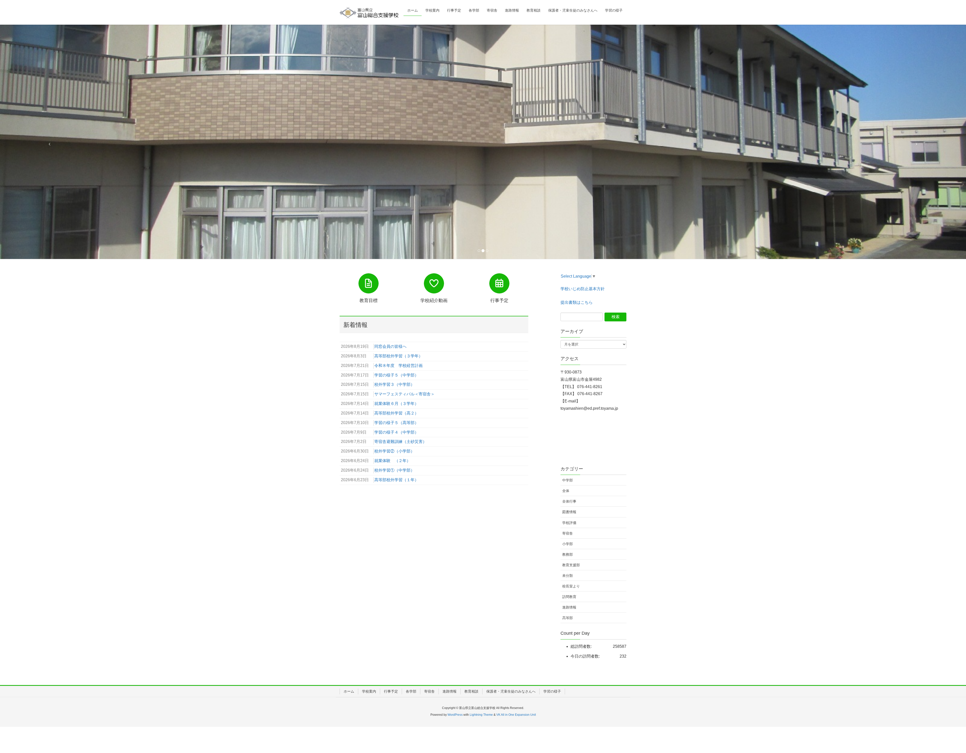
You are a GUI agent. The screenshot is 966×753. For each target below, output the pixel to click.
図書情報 (569, 511)
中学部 (567, 479)
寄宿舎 (567, 532)
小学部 (567, 543)
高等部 (567, 617)
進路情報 (569, 607)
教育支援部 (571, 564)
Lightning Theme (481, 714)
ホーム (349, 690)
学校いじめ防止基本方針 (582, 288)
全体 (565, 490)
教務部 (567, 553)
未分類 (567, 575)
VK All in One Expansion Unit (516, 714)
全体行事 (569, 501)
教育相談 (471, 690)
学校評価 (569, 522)
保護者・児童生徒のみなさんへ (511, 690)
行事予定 (391, 690)
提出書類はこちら (576, 301)
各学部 (411, 690)
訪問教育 (569, 596)
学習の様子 (552, 690)
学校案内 (369, 690)
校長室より (571, 585)
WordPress (455, 714)
